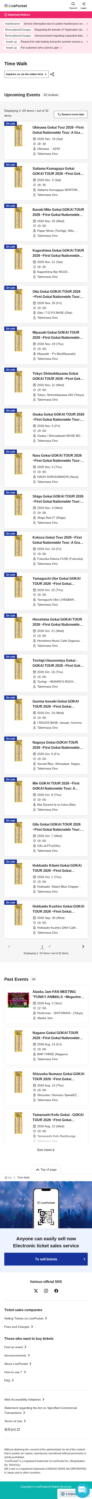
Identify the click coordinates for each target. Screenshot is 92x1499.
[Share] (52, 74)
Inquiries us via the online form (24, 74)
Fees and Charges (17, 1326)
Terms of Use (13, 1421)
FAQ (7, 1380)
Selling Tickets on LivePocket (23, 1318)
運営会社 (10, 1429)
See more (44, 1150)
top (10, 1177)
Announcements (15, 1355)
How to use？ (13, 1372)
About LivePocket (16, 1363)
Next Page (83, 946)
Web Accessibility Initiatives (22, 1399)
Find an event (13, 1347)
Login (83, 8)
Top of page (49, 1169)
